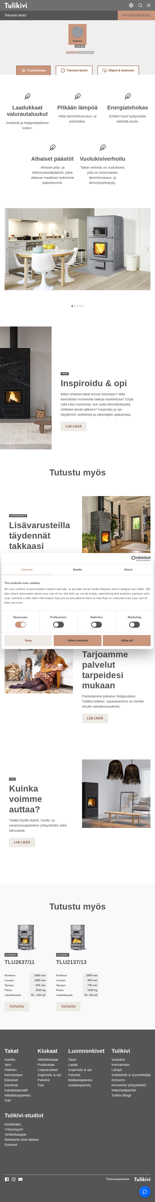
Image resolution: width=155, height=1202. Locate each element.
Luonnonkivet (86, 1051)
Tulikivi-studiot (24, 1115)
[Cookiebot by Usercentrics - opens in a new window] (134, 558)
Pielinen (11, 1070)
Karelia (10, 1060)
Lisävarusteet (48, 1070)
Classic (77, 40)
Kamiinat (11, 1085)
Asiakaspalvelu (79, 1085)
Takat (12, 1051)
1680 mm (80, 46)
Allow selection (77, 640)
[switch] (58, 625)
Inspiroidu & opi (49, 1075)
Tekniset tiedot (15, 15)
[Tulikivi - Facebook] (7, 1179)
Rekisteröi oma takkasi (22, 1140)
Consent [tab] (27, 569)
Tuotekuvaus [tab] (36, 70)
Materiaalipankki (124, 1090)
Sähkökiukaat (48, 1060)
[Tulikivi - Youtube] (20, 1179)
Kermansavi (13, 1075)
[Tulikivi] (21, 5)
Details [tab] (77, 569)
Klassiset (11, 1080)
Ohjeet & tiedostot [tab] (121, 70)
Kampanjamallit (16, 1090)
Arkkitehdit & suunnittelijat (131, 1075)
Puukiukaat (46, 1065)
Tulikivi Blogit (121, 1095)
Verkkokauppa (15, 1134)
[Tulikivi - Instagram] (13, 1179)
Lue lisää (74, 426)
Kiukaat (47, 1051)
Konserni (118, 1080)
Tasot (72, 1060)
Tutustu (16, 1006)
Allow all (127, 640)
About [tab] (128, 569)
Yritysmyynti (14, 1129)
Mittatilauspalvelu (18, 1095)
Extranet (11, 1145)
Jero (8, 1065)
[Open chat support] (144, 1191)
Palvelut (44, 1080)
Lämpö (117, 1070)
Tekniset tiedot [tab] (77, 70)
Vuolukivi (118, 1060)
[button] (140, 5)
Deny (28, 640)
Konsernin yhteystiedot (129, 1085)
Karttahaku (13, 1124)
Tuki (8, 1100)
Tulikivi (121, 1051)
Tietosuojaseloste (117, 1178)
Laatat (73, 1065)
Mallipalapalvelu (80, 1080)
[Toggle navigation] (148, 5)
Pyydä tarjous (136, 15)
